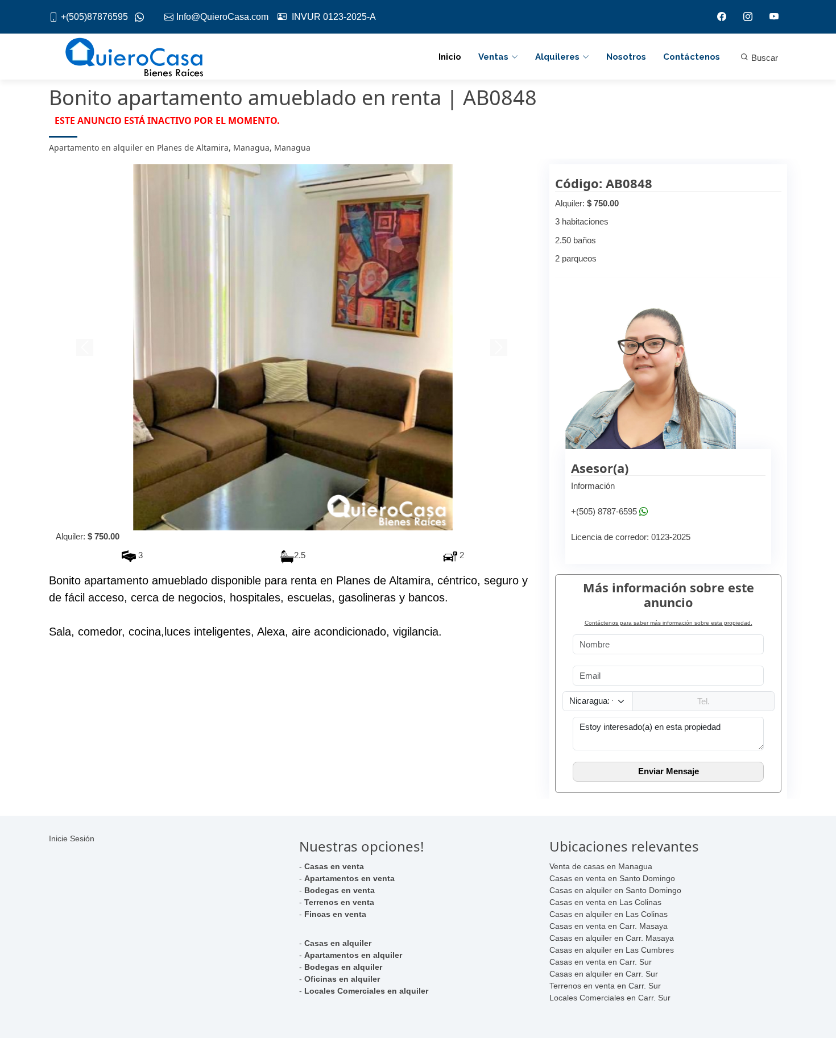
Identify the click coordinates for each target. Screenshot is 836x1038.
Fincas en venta (335, 914)
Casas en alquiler (337, 943)
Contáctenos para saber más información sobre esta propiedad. (668, 623)
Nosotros (626, 57)
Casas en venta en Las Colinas (605, 902)
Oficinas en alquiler (342, 978)
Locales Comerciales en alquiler (366, 990)
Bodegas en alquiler (343, 966)
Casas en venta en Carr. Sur (600, 961)
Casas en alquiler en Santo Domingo (615, 890)
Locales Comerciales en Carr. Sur (610, 997)
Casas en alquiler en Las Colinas (608, 914)
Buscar (763, 58)
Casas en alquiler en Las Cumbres (611, 949)
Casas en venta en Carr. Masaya (608, 926)
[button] (85, 347)
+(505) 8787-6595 (604, 511)
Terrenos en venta (339, 902)
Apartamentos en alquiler (353, 955)
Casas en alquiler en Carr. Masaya (611, 937)
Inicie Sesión (71, 838)
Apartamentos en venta (349, 878)
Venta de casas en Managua (600, 866)
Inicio (449, 57)
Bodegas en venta (339, 890)
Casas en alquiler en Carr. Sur (603, 973)
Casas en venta (334, 866)
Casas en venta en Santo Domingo (612, 878)
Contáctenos (691, 57)
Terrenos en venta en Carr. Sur (605, 985)
